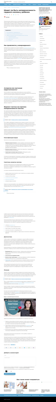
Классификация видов (12, 36)
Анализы (41, 36)
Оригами (41, 65)
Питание (24, 4)
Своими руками (45, 4)
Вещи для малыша (43, 44)
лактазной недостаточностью (29, 47)
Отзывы (41, 395)
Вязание (41, 46)
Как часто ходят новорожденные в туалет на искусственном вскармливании (20, 392)
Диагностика (10, 39)
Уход (29, 4)
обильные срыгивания (9, 179)
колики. (22, 186)
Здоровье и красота (43, 53)
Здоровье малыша (16, 4)
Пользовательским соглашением (24, 367)
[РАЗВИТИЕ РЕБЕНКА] (45, 24)
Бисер (41, 42)
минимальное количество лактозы (15, 282)
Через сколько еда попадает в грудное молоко (45, 390)
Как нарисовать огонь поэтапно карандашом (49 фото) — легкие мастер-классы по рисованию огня (45, 104)
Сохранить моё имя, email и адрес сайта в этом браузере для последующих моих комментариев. (19, 369)
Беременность (42, 40)
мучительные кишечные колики (11, 177)
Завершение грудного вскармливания (33, 390)
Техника (41, 88)
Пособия (39, 4)
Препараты (42, 72)
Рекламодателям (35, 395)
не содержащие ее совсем (29, 282)
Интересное (42, 57)
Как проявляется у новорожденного (13, 32)
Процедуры (42, 76)
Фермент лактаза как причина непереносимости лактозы (17, 35)
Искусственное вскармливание (45, 59)
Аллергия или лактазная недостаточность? (14, 33)
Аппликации (42, 38)
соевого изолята (21, 283)
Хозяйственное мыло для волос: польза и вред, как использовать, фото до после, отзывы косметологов (45, 9)
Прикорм (41, 74)
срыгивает (19, 58)
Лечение (10, 40)
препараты (17, 292)
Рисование (42, 82)
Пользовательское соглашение (10, 395)
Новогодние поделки (44, 63)
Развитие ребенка (43, 80)
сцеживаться (28, 325)
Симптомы (42, 86)
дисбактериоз (11, 217)
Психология (42, 78)
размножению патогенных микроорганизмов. (17, 127)
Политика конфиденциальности (24, 395)
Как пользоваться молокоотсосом (8, 390)
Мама (10, 4)
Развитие (34, 4)
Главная (5, 4)
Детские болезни (43, 51)
